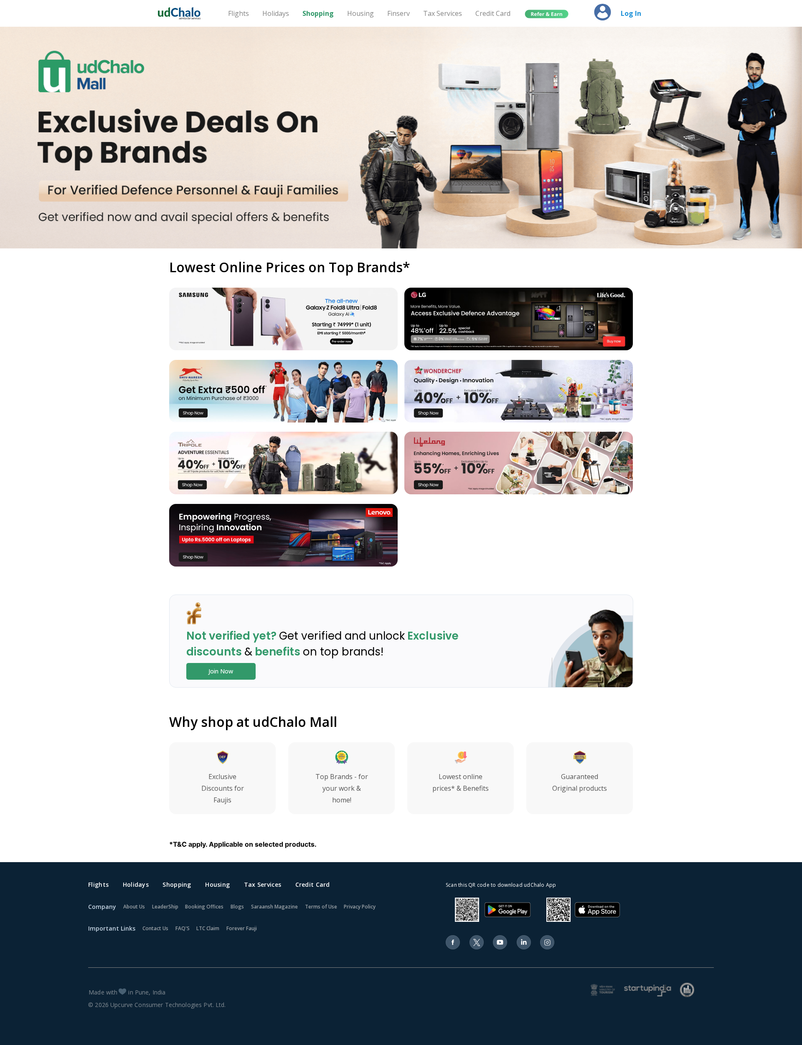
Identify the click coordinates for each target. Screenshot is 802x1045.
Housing (360, 13)
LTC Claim (207, 928)
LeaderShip (165, 906)
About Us (134, 906)
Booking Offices (204, 906)
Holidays (275, 13)
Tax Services (442, 13)
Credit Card (492, 13)
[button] (546, 14)
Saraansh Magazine (274, 906)
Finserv (398, 13)
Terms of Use (321, 906)
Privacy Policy (360, 906)
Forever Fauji (241, 928)
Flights (238, 13)
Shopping (318, 13)
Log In (631, 13)
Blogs (237, 906)
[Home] (183, 13)
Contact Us (155, 928)
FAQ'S (182, 928)
